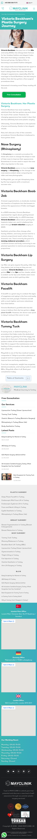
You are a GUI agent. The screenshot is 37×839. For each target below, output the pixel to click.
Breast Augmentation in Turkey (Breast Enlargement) (17, 526)
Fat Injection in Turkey (10, 558)
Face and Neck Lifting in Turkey (14, 507)
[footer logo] (18, 783)
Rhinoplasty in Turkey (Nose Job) (14, 422)
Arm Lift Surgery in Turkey (12, 565)
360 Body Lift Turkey (9, 579)
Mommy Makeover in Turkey (12, 541)
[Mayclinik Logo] (18, 8)
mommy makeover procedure (12, 241)
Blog (5, 14)
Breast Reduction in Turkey (12, 530)
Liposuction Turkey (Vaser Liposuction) (16, 410)
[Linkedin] (24, 771)
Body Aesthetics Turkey (11, 426)
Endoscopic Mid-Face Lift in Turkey (15, 500)
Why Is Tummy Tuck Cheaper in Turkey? (15, 600)
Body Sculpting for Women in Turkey (14, 575)
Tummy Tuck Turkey (9, 414)
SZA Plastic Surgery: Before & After (13, 583)
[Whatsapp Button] (4, 835)
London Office (18, 700)
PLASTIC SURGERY (18, 492)
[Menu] (34, 8)
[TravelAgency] (25, 814)
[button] (26, 378)
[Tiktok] (29, 771)
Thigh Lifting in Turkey (10, 555)
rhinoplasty (7, 154)
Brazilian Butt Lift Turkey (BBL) (14, 545)
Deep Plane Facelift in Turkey (13, 497)
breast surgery (18, 520)
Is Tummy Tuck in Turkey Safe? (12, 596)
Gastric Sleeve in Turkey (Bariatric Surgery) (18, 418)
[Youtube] (13, 771)
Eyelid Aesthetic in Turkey (12, 511)
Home (3, 14)
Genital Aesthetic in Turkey (12, 562)
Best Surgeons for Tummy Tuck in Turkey (15, 593)
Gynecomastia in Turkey (11, 551)
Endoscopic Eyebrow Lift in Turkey (15, 504)
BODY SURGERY (18, 533)
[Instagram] (19, 771)
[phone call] (3, 8)
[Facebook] (8, 771)
